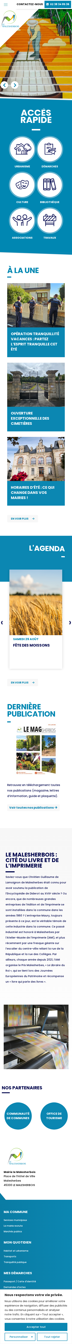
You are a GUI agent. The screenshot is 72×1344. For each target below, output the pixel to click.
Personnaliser (19, 1337)
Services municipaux (15, 1220)
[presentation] (2, 622)
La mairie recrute (13, 1225)
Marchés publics (13, 1231)
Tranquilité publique (15, 1262)
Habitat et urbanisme (16, 1250)
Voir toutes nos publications (31, 807)
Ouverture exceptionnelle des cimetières (30, 418)
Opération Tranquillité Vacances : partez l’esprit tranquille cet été (35, 341)
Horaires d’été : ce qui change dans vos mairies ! (32, 492)
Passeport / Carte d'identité (20, 1281)
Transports (10, 1256)
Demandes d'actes (15, 1287)
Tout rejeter (52, 1337)
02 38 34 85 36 (59, 4)
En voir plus (19, 519)
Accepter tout (36, 1327)
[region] (36, 1316)
